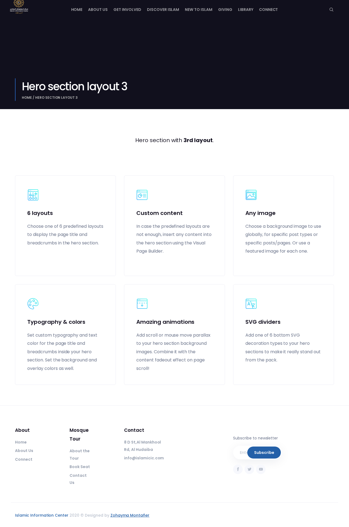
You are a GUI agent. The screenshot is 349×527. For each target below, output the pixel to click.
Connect (268, 9)
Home (77, 9)
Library (245, 9)
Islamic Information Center (41, 515)
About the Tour (80, 454)
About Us (98, 9)
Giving (225, 9)
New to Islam (198, 9)
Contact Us (78, 479)
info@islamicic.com (144, 458)
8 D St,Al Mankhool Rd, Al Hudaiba (142, 445)
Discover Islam (163, 9)
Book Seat (80, 466)
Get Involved (127, 9)
